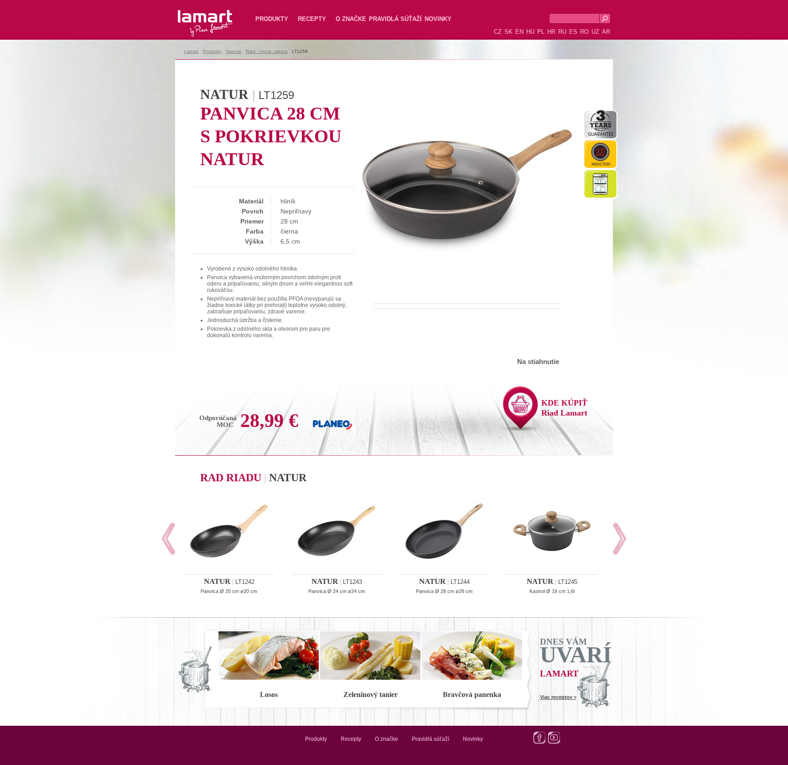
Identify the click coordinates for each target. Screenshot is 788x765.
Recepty (312, 19)
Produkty (271, 19)
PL (540, 31)
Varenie (234, 51)
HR (551, 31)
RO (584, 31)
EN (519, 31)
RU (562, 31)
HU (530, 31)
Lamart (195, 16)
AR (606, 31)
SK (508, 31)
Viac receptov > (558, 697)
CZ (498, 31)
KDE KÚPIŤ (564, 407)
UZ (595, 31)
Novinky (438, 19)
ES (573, 31)
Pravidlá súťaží (395, 19)
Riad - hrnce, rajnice (267, 51)
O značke (351, 19)
